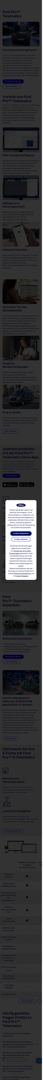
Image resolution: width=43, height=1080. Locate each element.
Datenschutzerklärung (22, 573)
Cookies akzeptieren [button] (21, 533)
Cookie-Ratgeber (22, 576)
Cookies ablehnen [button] (21, 539)
